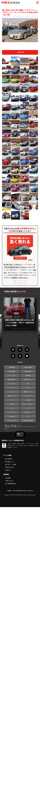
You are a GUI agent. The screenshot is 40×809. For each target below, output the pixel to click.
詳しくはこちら (19, 282)
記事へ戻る (21, 52)
